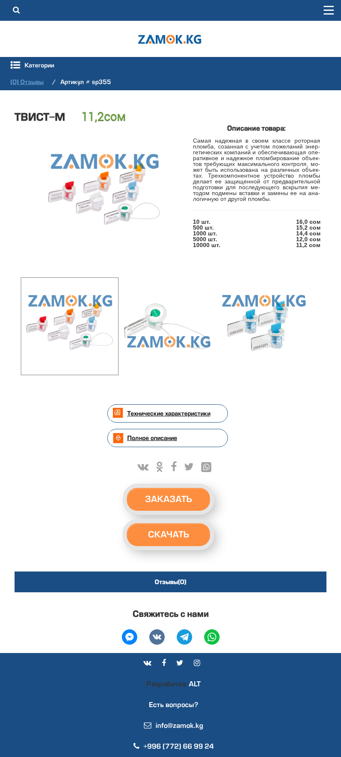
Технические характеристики (168, 413)
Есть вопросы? (173, 705)
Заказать (168, 499)
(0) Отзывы (27, 82)
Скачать (168, 534)
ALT (194, 684)
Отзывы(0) (170, 582)
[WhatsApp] (206, 467)
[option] (104, 194)
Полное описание (152, 438)
